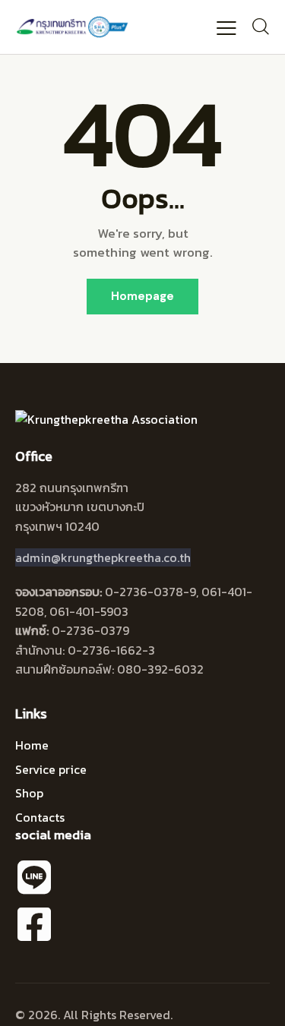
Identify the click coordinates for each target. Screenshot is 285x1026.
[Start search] (260, 26)
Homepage (142, 296)
